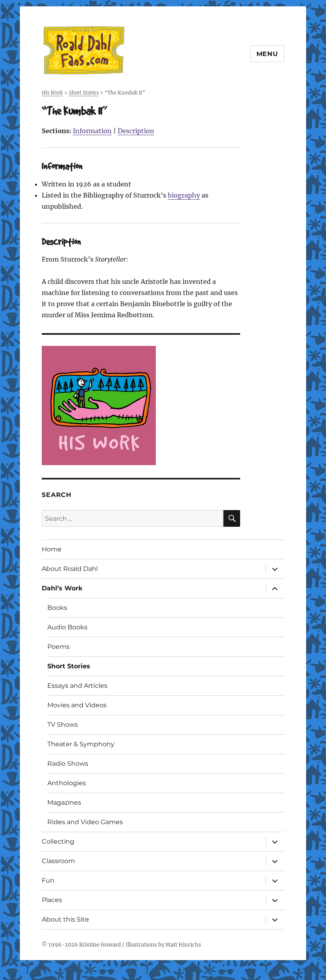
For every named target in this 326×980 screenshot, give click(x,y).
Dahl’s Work (62, 588)
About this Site (65, 919)
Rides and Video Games (85, 822)
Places (52, 900)
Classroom (58, 861)
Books (57, 607)
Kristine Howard (100, 944)
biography (184, 195)
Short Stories (68, 666)
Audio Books (67, 627)
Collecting (58, 841)
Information (92, 131)
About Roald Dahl (70, 568)
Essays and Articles (77, 685)
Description (136, 131)
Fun (48, 880)
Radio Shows (67, 763)
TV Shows (62, 724)
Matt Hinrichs (183, 944)
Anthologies (66, 783)
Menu (267, 54)
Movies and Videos (77, 705)
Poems (58, 646)
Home (52, 549)
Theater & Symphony (80, 744)
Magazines (64, 802)
